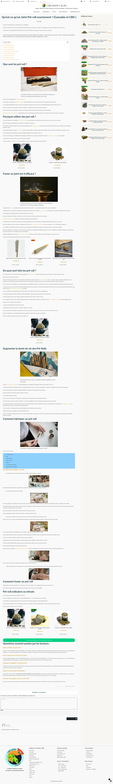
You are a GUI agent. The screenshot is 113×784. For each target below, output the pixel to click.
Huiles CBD (31, 752)
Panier (108, 1)
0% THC (31, 777)
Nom (2, 710)
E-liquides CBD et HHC (34, 764)
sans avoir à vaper (43, 210)
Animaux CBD (32, 772)
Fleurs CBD (31, 750)
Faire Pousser (60, 752)
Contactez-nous (33, 1)
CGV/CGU (88, 752)
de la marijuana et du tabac (54, 299)
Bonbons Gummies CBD (34, 758)
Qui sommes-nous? (90, 755)
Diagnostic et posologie (20, 1)
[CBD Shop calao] (1, 1)
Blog (84, 1)
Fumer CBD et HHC (61, 753)
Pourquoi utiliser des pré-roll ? (9, 45)
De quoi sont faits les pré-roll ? (9, 49)
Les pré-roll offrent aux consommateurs (10, 113)
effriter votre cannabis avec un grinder (33, 473)
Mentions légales (89, 750)
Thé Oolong (31, 767)
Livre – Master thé (62, 767)
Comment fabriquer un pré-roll (9, 53)
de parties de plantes (43, 279)
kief (31, 598)
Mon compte (88, 764)
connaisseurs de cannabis (53, 135)
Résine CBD (31, 755)
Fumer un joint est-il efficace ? (9, 47)
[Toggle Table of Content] (67, 42)
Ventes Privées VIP (95, 1)
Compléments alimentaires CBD (35, 762)
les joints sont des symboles (23, 234)
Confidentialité (89, 753)
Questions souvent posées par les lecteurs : (11, 59)
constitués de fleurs (31, 274)
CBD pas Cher (32, 765)
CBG (30, 760)
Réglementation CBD (61, 757)
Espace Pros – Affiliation (91, 769)
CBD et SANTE (61, 764)
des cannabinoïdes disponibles (37, 224)
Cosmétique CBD (32, 753)
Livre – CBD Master (62, 765)
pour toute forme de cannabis (11, 384)
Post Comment (71, 718)
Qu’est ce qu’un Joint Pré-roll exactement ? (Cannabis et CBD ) (39, 17)
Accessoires (31, 774)
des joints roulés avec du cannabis (15, 288)
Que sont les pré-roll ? (8, 43)
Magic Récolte (61, 770)
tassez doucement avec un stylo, (21, 548)
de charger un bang (35, 125)
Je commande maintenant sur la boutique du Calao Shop (39, 640)
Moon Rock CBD (32, 757)
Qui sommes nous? (6, 1)
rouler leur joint (20, 130)
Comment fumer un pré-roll (9, 55)
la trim (12, 141)
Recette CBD (59, 755)
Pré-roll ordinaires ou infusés (9, 57)
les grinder (16, 141)
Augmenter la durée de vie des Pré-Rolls (11, 51)
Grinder (7, 462)
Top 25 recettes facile (62, 769)
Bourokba (8, 725)
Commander (88, 767)
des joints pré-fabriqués (20, 99)
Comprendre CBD (60, 750)
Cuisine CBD (31, 770)
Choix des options (15, 264)
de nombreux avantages (22, 120)
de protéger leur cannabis (66, 403)
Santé (30, 769)
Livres (30, 775)
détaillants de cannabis (19, 102)
